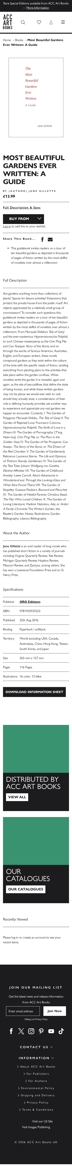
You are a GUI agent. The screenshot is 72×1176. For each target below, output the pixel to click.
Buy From (19, 219)
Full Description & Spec (22, 207)
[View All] (36, 768)
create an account (34, 937)
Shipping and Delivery (38, 1095)
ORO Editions (30, 602)
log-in (14, 937)
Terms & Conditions (37, 1109)
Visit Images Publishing (36, 1127)
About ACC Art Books (37, 1066)
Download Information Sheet (34, 692)
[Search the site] (23, 22)
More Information (37, 8)
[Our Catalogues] (36, 860)
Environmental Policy (37, 1088)
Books (19, 40)
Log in (7, 226)
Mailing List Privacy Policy (36, 1019)
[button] (39, 22)
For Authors (37, 1081)
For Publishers (38, 1073)
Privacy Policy (38, 1102)
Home (7, 40)
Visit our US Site (42, 1121)
